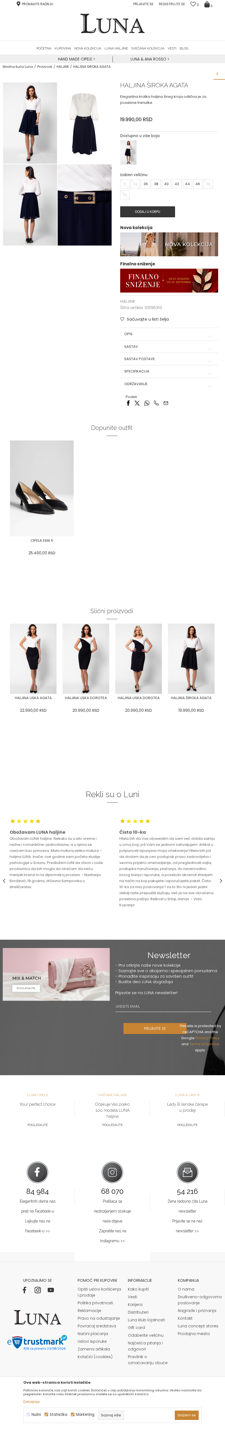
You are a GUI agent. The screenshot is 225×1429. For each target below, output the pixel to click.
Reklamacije (89, 1310)
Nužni (36, 1415)
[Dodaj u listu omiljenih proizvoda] (77, 541)
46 (197, 184)
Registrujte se (172, 4)
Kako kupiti (138, 1289)
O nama (186, 1289)
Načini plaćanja (93, 1333)
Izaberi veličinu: (134, 174)
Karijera (135, 1304)
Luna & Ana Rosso (148, 59)
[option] (76, 59)
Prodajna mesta (194, 1333)
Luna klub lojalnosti (146, 1320)
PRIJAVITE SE (155, 1028)
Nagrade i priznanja (197, 1310)
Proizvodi (44, 66)
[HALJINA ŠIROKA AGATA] (191, 658)
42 (177, 184)
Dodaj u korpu (147, 211)
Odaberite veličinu (146, 1335)
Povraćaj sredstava (97, 1326)
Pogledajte (37, 1125)
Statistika (58, 1415)
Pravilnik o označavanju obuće (148, 1360)
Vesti (132, 1297)
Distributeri (138, 1312)
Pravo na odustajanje (99, 1318)
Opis (128, 334)
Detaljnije (31, 1401)
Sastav (131, 347)
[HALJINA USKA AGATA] (33, 658)
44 (187, 184)
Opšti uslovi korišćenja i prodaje (99, 1292)
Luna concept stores (198, 1326)
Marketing (85, 1415)
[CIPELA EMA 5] (42, 488)
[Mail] (165, 402)
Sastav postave (139, 359)
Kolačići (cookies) (95, 1357)
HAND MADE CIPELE (75, 59)
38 (156, 184)
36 (146, 184)
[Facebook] (128, 402)
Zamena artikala (94, 1349)
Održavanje (136, 384)
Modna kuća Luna (18, 66)
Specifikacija (136, 371)
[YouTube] (50, 1290)
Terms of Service (204, 1044)
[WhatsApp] (146, 402)
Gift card (136, 1327)
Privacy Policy (207, 1038)
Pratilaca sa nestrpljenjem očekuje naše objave (112, 1211)
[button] (144, 319)
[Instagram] (37, 1290)
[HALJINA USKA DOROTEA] (85, 658)
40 (166, 184)
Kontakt (185, 1318)
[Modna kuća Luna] (112, 23)
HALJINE (63, 66)
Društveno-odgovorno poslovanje (200, 1300)
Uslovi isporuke (92, 1341)
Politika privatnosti (95, 1303)
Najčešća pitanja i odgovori (145, 1346)
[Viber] (156, 402)
